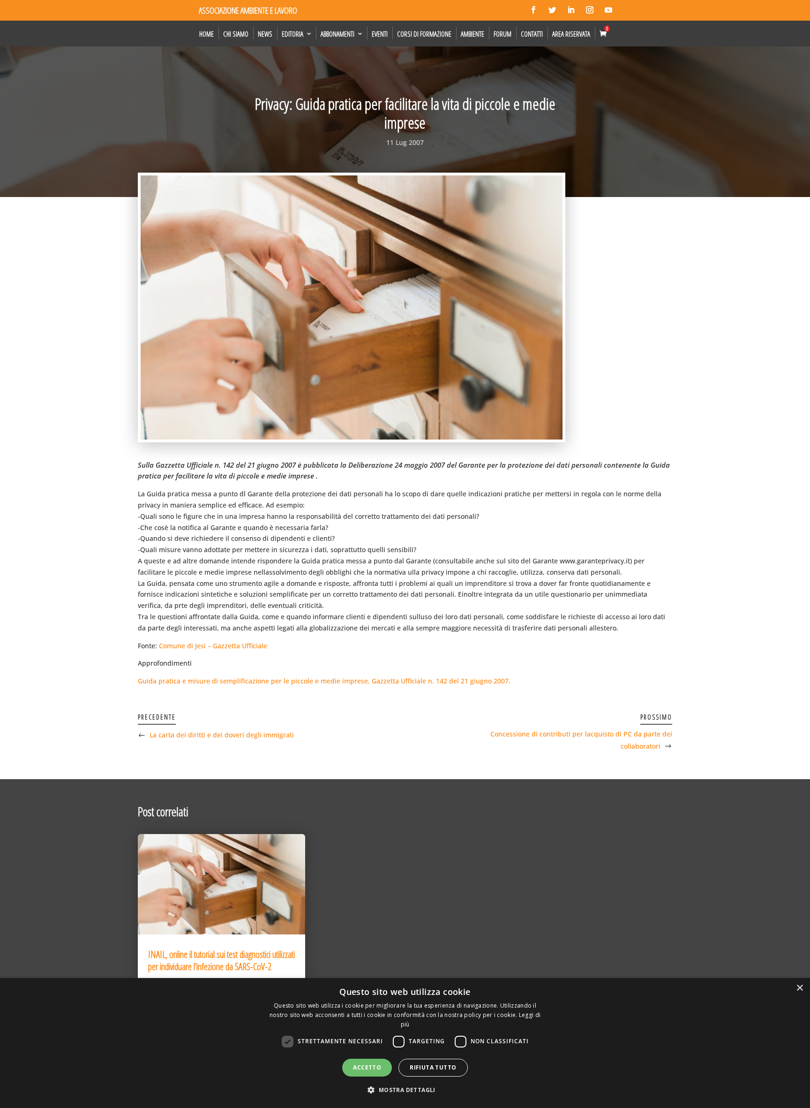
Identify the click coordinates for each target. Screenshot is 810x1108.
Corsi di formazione (424, 33)
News (265, 33)
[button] (405, 1090)
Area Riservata (571, 33)
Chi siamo (235, 33)
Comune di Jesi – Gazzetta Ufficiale (213, 645)
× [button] (799, 988)
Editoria (292, 33)
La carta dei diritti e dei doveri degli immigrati (222, 734)
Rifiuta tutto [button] (433, 1067)
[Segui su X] (552, 9)
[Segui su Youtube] (608, 9)
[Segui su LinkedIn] (570, 9)
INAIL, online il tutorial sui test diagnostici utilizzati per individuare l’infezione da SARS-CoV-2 (221, 960)
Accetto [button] (367, 1067)
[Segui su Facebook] (533, 9)
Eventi (380, 33)
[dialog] (405, 1043)
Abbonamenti (337, 33)
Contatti (532, 33)
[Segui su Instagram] (589, 9)
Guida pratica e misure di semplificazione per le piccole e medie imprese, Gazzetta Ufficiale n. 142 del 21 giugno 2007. (324, 680)
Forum (502, 33)
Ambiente (472, 33)
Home (206, 33)
